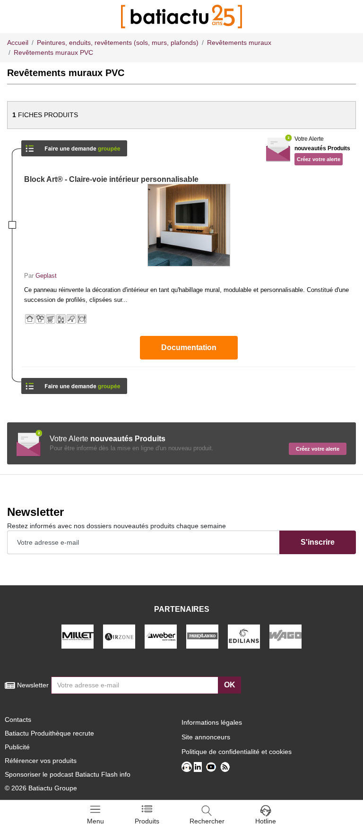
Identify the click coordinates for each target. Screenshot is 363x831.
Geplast (46, 275)
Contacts (18, 719)
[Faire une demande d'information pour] (74, 383)
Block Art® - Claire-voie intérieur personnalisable (111, 179)
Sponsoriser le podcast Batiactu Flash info (67, 774)
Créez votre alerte (318, 159)
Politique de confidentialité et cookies (237, 751)
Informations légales (212, 722)
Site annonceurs (206, 737)
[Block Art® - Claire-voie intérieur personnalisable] (188, 225)
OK (229, 685)
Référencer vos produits (41, 760)
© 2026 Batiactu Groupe (41, 788)
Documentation (188, 347)
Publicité (17, 747)
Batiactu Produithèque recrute (49, 733)
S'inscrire (318, 542)
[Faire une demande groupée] (74, 145)
